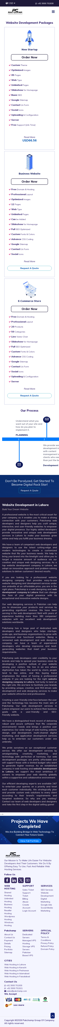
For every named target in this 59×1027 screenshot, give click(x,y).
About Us (8, 934)
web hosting (41, 729)
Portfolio (8, 949)
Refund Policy (47, 946)
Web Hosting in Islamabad (16, 973)
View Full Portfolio (29, 840)
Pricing (7, 946)
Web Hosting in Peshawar (16, 970)
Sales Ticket (28, 890)
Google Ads (46, 904)
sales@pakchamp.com (17, 991)
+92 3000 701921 (15, 988)
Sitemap (8, 952)
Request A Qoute (29, 268)
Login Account (29, 910)
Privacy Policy (47, 943)
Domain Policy (47, 949)
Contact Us (9, 937)
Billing (25, 898)
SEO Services (47, 890)
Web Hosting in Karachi (15, 967)
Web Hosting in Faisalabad (17, 976)
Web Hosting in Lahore (15, 964)
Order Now (29, 57)
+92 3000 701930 (46, 3)
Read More (29, 137)
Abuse (25, 901)
